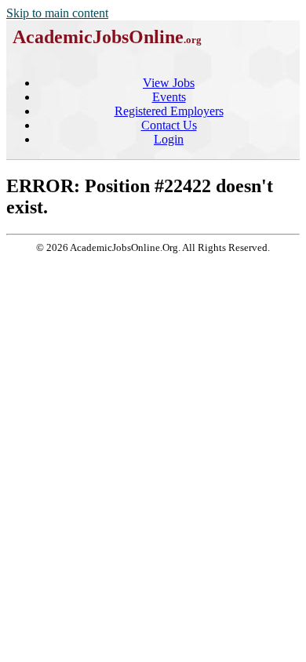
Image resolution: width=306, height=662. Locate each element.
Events (169, 97)
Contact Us (169, 125)
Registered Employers (169, 111)
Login (169, 139)
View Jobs (169, 82)
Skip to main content (57, 13)
